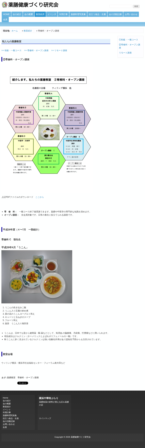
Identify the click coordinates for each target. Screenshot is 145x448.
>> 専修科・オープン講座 (36, 50)
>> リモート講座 (59, 50)
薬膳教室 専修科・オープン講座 (23, 377)
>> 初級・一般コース (11, 50)
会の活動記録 (114, 15)
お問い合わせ (131, 14)
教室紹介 (39, 15)
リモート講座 (125, 52)
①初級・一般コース (128, 39)
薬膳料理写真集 (77, 15)
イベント (51, 15)
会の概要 (28, 15)
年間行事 (63, 14)
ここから (39, 197)
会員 (5, 19)
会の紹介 (17, 14)
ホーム (14, 30)
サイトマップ (45, 418)
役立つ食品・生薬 (96, 15)
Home (6, 14)
